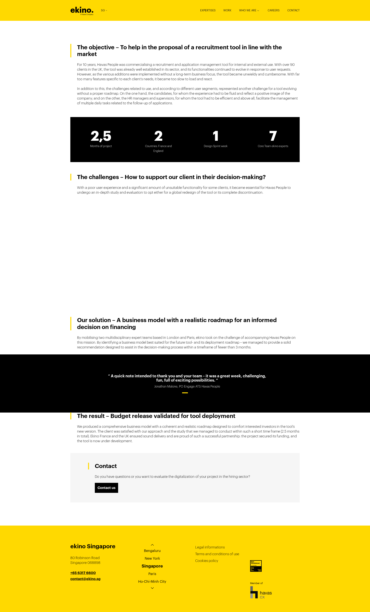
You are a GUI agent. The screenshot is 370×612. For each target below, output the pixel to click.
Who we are (247, 10)
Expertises (208, 10)
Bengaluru (152, 550)
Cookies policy (206, 560)
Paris (152, 573)
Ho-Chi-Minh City (152, 581)
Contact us (106, 487)
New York (152, 558)
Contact (293, 10)
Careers (274, 10)
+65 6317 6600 (83, 572)
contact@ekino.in (85, 588)
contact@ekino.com (87, 583)
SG (103, 10)
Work (227, 10)
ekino (82, 10)
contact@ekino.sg (85, 578)
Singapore (152, 566)
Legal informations (210, 547)
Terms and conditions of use (217, 554)
